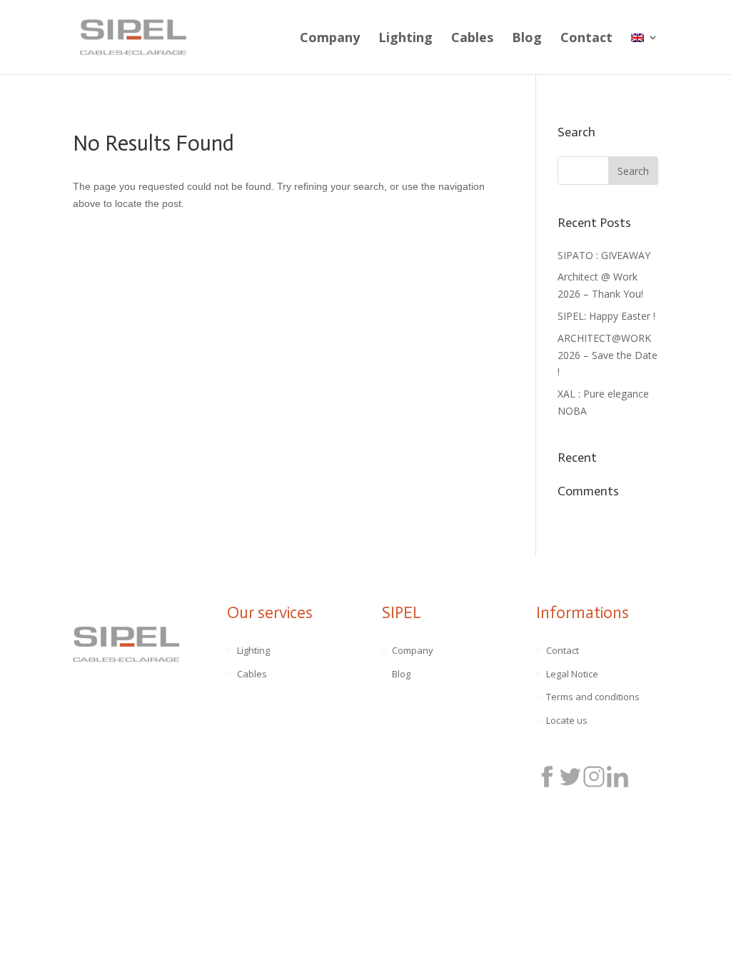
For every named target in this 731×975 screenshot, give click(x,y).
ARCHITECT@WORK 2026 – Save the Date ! (607, 355)
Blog (527, 39)
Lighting (405, 39)
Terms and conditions (593, 696)
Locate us (567, 720)
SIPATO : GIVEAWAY (604, 255)
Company (330, 39)
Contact (586, 39)
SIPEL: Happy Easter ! (606, 316)
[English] (644, 53)
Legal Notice (572, 673)
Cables (472, 39)
